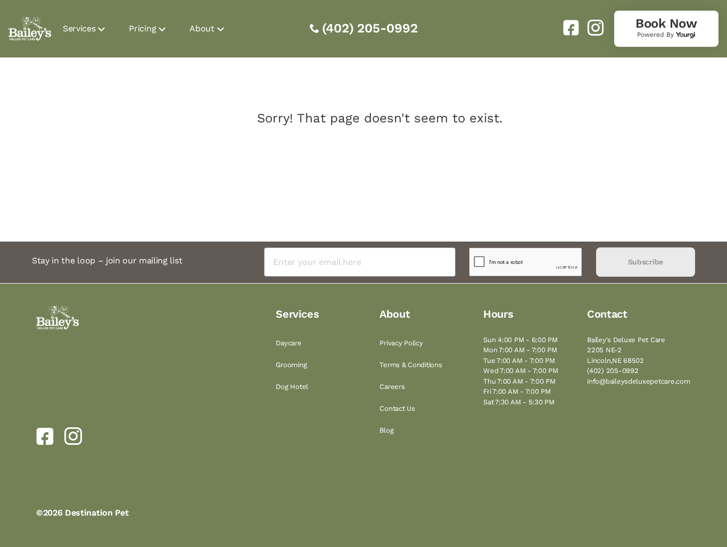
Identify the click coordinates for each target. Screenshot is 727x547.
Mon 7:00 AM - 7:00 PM (520, 350)
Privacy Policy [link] (401, 343)
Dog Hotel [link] (292, 387)
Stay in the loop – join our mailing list (107, 260)
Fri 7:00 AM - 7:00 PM (517, 391)
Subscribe (645, 262)
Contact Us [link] (397, 408)
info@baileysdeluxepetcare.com (638, 381)
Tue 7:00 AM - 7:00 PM (519, 360)
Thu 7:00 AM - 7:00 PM (519, 381)
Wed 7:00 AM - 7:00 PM (520, 371)
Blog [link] (386, 430)
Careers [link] (391, 387)
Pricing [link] (142, 28)
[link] (567, 28)
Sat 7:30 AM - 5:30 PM (519, 402)
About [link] (201, 28)
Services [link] (79, 28)
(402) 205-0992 (370, 28)
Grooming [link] (291, 365)
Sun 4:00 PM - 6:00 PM (520, 340)
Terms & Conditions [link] (410, 365)
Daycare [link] (288, 343)
